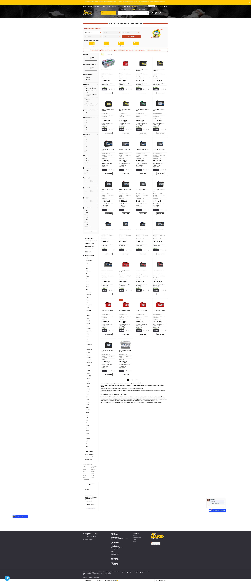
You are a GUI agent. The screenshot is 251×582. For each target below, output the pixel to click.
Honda (87, 430)
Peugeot (87, 276)
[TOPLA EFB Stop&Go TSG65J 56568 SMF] (108, 103)
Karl (87, 339)
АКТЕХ (92, 475)
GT (87, 347)
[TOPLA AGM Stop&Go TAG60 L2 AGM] (142, 103)
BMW (87, 441)
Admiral (88, 388)
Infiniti (87, 425)
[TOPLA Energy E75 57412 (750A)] (125, 264)
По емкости (87, 449)
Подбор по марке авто (97, 573)
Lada (87, 417)
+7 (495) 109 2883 (115, 539)
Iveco (87, 265)
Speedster (89, 310)
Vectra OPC (89, 305)
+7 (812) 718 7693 (115, 549)
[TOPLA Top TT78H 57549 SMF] (142, 143)
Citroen (87, 443)
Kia (86, 422)
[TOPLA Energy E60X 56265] (142, 304)
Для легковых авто (89, 243)
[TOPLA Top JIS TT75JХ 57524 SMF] (125, 184)
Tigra (88, 307)
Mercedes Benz (89, 260)
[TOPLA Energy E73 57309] (160, 264)
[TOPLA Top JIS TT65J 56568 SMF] (160, 184)
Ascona (88, 378)
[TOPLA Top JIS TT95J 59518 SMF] (160, 103)
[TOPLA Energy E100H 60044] (160, 304)
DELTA (84, 477)
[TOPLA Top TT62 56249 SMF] (108, 224)
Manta (88, 336)
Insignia (88, 402)
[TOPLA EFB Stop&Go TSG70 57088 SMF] (160, 63)
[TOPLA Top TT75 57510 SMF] (160, 143)
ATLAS (84, 466)
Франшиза (114, 6)
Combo (88, 365)
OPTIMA (92, 471)
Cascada (88, 368)
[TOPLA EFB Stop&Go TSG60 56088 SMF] (125, 103)
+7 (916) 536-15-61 (115, 554)
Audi (87, 258)
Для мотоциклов (89, 248)
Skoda (87, 284)
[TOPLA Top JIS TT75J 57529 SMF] (108, 184)
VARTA (92, 473)
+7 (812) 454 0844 (115, 545)
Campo (88, 370)
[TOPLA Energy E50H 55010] (125, 63)
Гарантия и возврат (89, 492)
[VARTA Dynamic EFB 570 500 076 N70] (125, 344)
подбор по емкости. (107, 573)
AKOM (84, 475)
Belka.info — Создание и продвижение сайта (92, 577)
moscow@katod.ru (91, 508)
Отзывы (108, 6)
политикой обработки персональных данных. (133, 3)
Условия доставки (137, 537)
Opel (96, 19)
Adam (88, 391)
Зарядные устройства (90, 456)
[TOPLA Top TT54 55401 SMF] (142, 224)
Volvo (87, 273)
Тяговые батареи (89, 451)
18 (137, 379)
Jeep (87, 420)
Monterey (89, 328)
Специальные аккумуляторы (88, 252)
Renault (87, 286)
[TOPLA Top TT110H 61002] (160, 224)
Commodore (89, 362)
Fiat (87, 436)
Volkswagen (88, 271)
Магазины (90, 6)
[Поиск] (147, 13)
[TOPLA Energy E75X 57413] (142, 264)
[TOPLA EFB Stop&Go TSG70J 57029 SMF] (142, 63)
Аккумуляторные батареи (91, 241)
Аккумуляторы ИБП (89, 454)
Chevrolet (88, 438)
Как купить (135, 535)
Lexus (87, 415)
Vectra (88, 394)
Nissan (87, 407)
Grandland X (89, 349)
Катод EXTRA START (94, 467)
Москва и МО (133, 6)
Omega (88, 323)
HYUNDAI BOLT (94, 469)
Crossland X (89, 357)
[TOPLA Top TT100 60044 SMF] (108, 264)
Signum (88, 315)
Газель (87, 433)
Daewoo (87, 446)
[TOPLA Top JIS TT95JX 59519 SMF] (108, 143)
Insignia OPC (89, 344)
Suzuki (87, 281)
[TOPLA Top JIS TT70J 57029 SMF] (108, 344)
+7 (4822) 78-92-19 (115, 564)
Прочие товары (88, 459)
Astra (88, 396)
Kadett (88, 341)
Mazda (87, 412)
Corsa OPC (89, 360)
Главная (84, 20)
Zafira (88, 297)
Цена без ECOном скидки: (107, 83)
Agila (88, 386)
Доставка (87, 489)
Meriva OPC (89, 331)
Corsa (88, 404)
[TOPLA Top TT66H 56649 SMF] (142, 184)
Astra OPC (89, 375)
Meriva (88, 333)
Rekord (88, 320)
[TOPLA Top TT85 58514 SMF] (125, 143)
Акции (84, 6)
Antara (88, 381)
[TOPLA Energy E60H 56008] (125, 304)
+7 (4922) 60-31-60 (115, 559)
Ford (87, 263)
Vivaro (88, 299)
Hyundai (87, 428)
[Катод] (162, 536)
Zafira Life (89, 294)
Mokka (88, 399)
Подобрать (131, 36)
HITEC (84, 469)
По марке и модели (90, 19)
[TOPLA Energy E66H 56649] (108, 304)
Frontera (88, 352)
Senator (88, 318)
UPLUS (92, 477)
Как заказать (88, 486)
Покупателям (96, 6)
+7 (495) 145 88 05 (91, 504)
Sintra (88, 313)
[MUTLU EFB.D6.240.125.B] (108, 63)
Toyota (87, 278)
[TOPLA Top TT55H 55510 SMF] (125, 224)
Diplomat (88, 354)
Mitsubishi (88, 409)
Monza (88, 326)
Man (87, 268)
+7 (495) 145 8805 (115, 536)
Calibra (88, 373)
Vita (87, 302)
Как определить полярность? (91, 40)
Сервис (103, 6)
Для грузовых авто (89, 246)
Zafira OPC (89, 292)
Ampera (88, 383)
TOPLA (84, 473)
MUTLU (84, 471)
